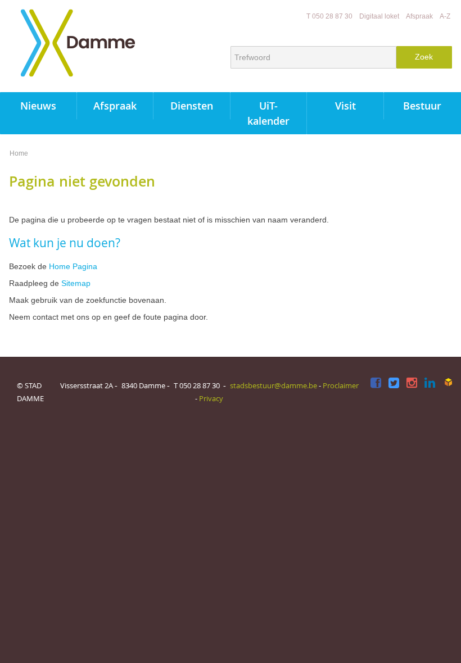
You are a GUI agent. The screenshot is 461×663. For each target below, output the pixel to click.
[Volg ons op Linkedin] (429, 383)
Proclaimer (341, 385)
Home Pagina (73, 266)
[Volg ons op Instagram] (411, 383)
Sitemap (76, 283)
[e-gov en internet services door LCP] (448, 382)
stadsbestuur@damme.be (273, 385)
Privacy (211, 398)
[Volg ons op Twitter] (393, 383)
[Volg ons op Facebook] (375, 383)
